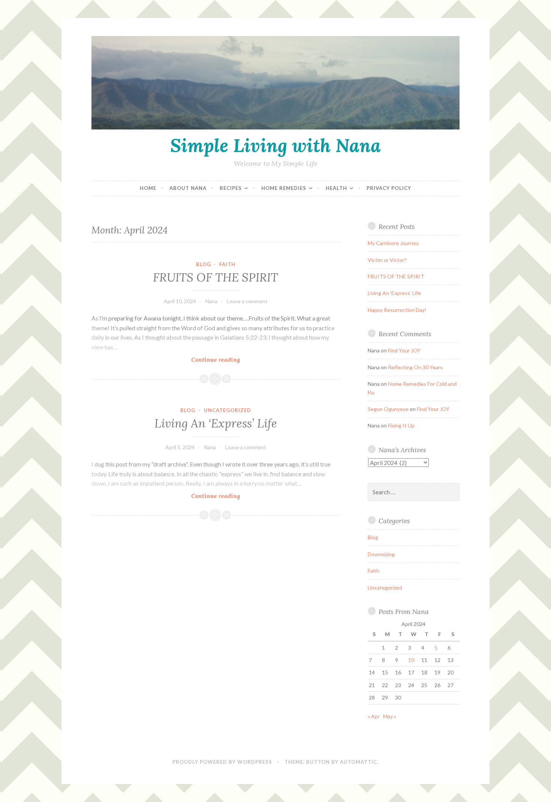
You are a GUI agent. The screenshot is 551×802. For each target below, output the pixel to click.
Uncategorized (227, 410)
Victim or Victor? (387, 260)
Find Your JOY (404, 350)
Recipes (231, 188)
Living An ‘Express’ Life (215, 423)
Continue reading (226, 359)
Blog (203, 264)
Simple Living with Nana (275, 145)
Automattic (358, 762)
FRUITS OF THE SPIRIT (215, 277)
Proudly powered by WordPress (222, 762)
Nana (211, 301)
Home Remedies (283, 188)
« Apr (374, 716)
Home (148, 188)
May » (389, 716)
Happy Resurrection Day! (397, 310)
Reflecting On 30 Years (415, 367)
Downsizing (381, 554)
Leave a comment (247, 301)
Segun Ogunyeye (388, 409)
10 (411, 660)
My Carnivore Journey (393, 243)
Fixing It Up (401, 425)
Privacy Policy (389, 188)
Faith (227, 264)
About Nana (188, 188)
